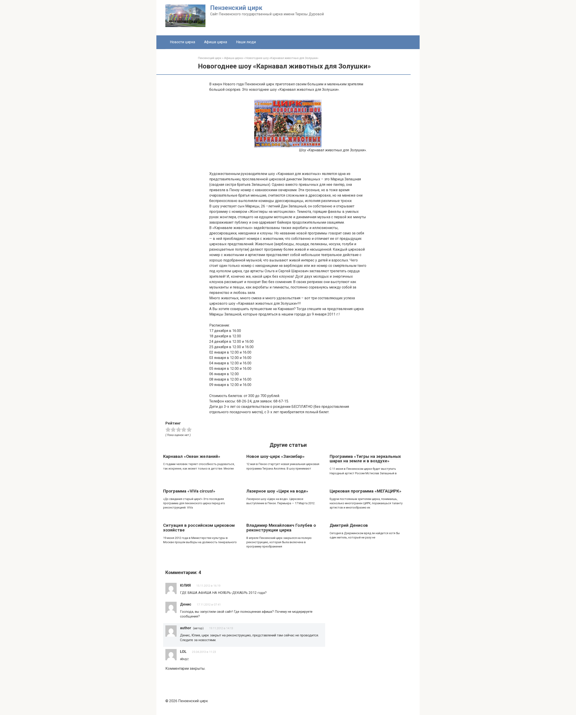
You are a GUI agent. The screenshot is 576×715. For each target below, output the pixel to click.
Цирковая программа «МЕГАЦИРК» (365, 491)
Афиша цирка (215, 42)
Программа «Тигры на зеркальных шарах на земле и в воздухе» (365, 459)
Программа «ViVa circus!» (189, 491)
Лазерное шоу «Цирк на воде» (277, 491)
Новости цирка (182, 42)
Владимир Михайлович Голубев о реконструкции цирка (281, 528)
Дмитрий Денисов (349, 525)
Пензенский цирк (236, 7)
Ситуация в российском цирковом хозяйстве (199, 528)
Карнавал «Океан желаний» (191, 456)
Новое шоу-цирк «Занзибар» (275, 456)
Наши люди (246, 42)
